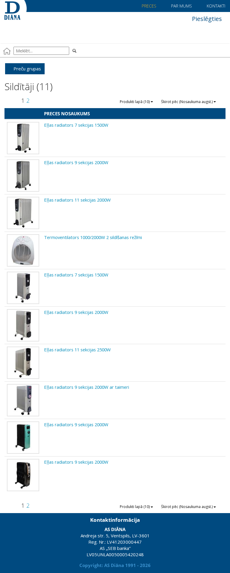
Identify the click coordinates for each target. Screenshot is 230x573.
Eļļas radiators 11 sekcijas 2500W (77, 350)
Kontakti (215, 6)
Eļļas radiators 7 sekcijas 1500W (76, 125)
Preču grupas (26, 69)
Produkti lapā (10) (135, 101)
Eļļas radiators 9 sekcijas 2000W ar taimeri (86, 387)
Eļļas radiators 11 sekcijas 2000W (77, 200)
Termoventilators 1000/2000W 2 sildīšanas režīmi (93, 237)
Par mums (181, 6)
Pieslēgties (206, 19)
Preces (148, 6)
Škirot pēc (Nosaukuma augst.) (187, 101)
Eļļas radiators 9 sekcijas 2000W (76, 162)
